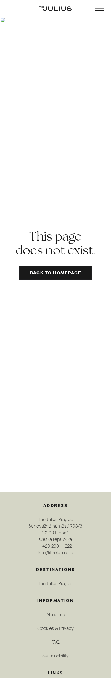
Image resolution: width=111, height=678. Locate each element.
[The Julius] (55, 8)
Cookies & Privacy (55, 628)
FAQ (56, 642)
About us (55, 614)
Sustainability (55, 655)
